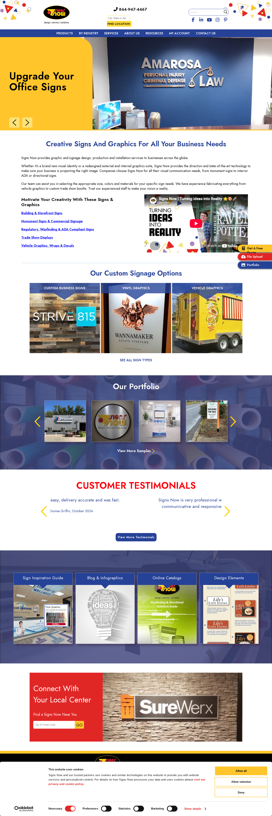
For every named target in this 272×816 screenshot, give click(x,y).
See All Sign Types (136, 360)
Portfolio (253, 265)
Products (64, 33)
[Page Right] (27, 122)
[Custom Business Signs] (65, 323)
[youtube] (209, 19)
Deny (241, 792)
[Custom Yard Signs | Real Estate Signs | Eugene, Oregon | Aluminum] (207, 421)
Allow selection (241, 781)
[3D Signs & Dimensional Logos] (112, 421)
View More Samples (134, 451)
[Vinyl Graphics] (136, 323)
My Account (179, 33)
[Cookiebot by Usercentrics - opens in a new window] (24, 809)
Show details (192, 808)
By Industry (88, 33)
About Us (132, 33)
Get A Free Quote (255, 250)
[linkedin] (201, 19)
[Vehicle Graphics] (207, 323)
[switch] (106, 809)
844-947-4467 (132, 9)
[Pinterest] (225, 19)
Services (111, 33)
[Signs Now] (59, 15)
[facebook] (193, 19)
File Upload (255, 257)
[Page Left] (14, 122)
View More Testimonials (136, 537)
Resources (154, 33)
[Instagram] (217, 19)
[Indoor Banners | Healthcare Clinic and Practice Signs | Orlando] (159, 421)
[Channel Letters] (65, 421)
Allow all (241, 770)
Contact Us (206, 33)
